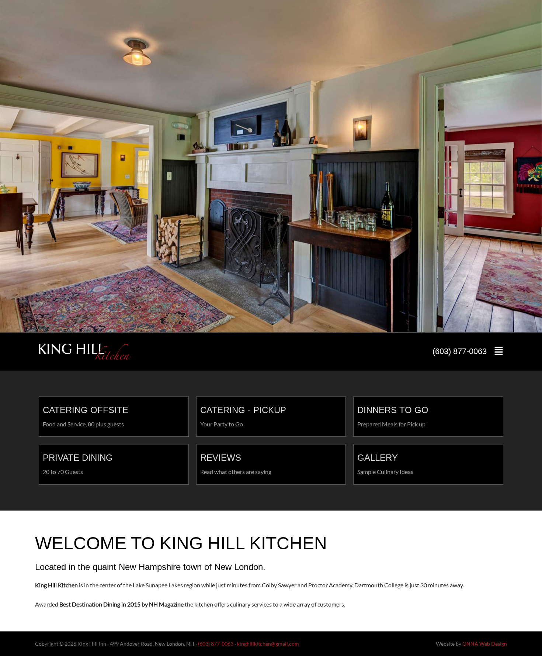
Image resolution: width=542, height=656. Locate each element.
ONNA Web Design (484, 643)
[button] (498, 351)
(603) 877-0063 (459, 351)
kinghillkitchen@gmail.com (268, 643)
